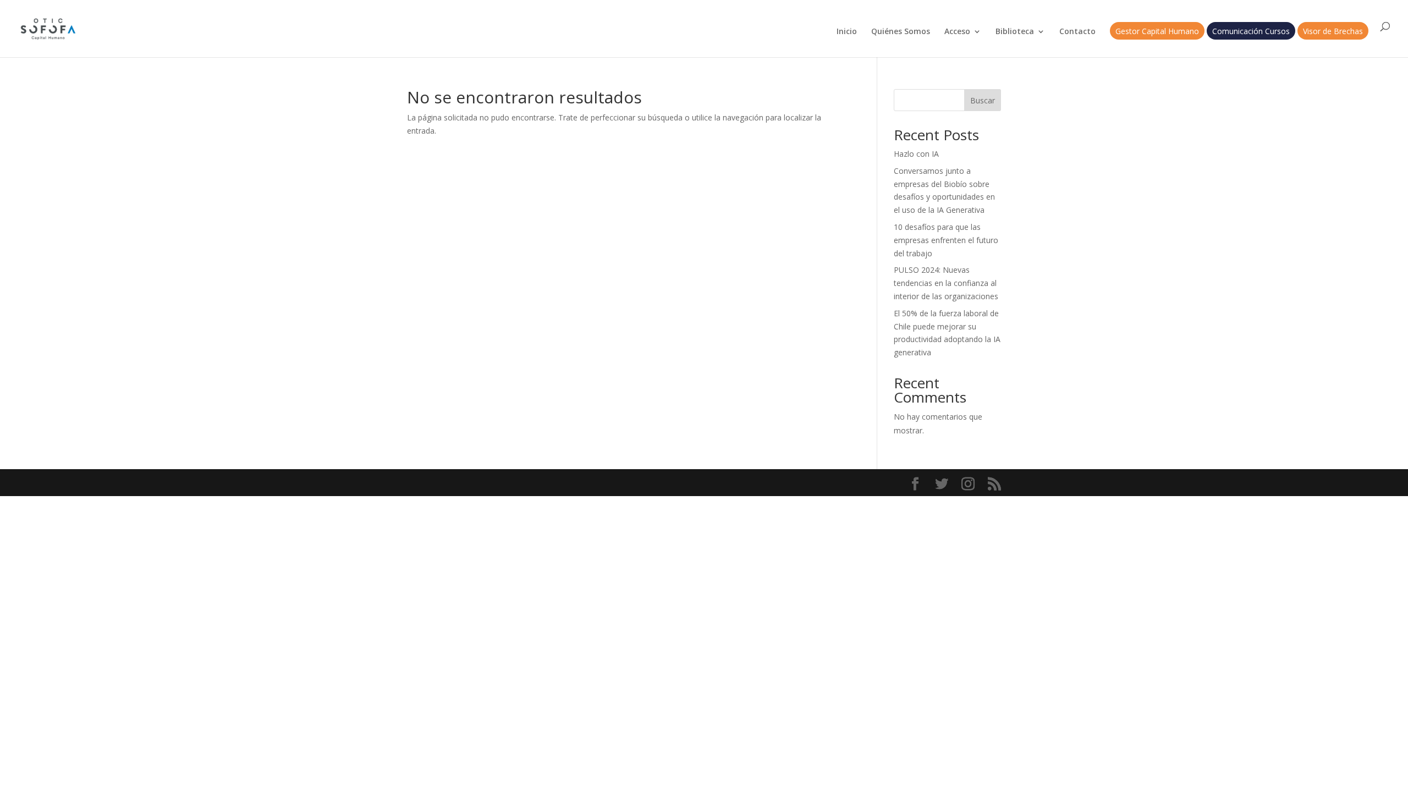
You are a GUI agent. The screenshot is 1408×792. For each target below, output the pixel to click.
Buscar (982, 100)
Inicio (847, 32)
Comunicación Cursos (1251, 32)
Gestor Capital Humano (1157, 32)
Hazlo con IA (916, 153)
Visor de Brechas (1333, 32)
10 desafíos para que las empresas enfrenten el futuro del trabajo (946, 240)
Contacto (1077, 32)
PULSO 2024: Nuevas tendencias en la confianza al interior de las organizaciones (946, 283)
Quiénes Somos (900, 32)
